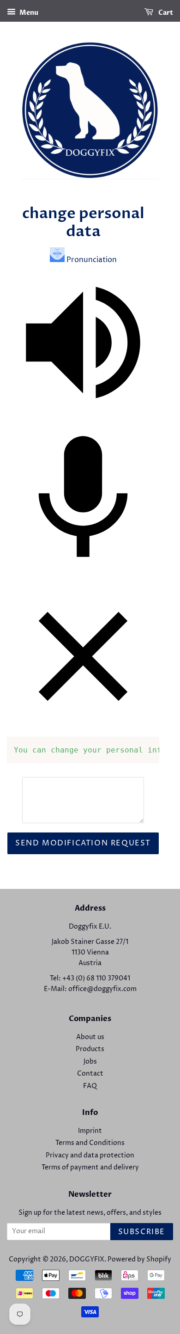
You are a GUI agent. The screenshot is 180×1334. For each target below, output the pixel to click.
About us (90, 1037)
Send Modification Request (83, 843)
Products (90, 1049)
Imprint (90, 1131)
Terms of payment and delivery (90, 1167)
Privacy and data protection (90, 1155)
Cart (165, 12)
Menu (28, 12)
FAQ (90, 1086)
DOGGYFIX (86, 1259)
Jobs (90, 1062)
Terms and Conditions (90, 1143)
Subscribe (141, 1232)
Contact (90, 1074)
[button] (83, 416)
